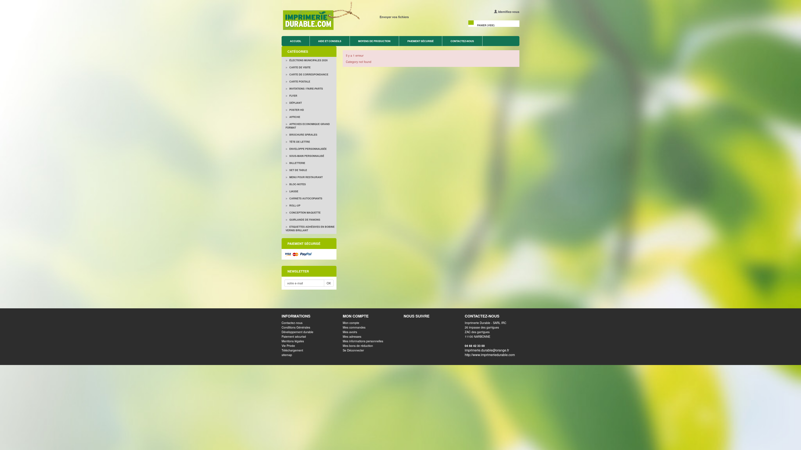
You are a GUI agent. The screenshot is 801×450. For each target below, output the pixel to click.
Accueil (295, 41)
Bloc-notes (297, 184)
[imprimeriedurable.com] (339, 16)
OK (329, 283)
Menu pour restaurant (306, 177)
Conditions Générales (296, 327)
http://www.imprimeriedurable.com (490, 354)
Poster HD (296, 110)
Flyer (293, 96)
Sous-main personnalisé (306, 156)
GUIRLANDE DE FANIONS (304, 219)
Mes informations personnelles (363, 341)
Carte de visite (300, 67)
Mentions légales (293, 341)
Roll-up (294, 205)
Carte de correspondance (308, 74)
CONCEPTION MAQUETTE (305, 212)
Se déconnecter (353, 350)
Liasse (293, 191)
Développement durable (297, 332)
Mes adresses (352, 336)
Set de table (298, 170)
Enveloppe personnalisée (308, 149)
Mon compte (351, 323)
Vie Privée (288, 346)
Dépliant (295, 103)
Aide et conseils (329, 41)
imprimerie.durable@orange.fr (487, 350)
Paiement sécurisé (420, 41)
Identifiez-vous (508, 12)
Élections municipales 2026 (308, 60)
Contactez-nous (462, 41)
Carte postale (299, 81)
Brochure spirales (303, 134)
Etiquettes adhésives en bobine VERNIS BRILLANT (310, 228)
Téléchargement (292, 350)
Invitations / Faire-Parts (306, 88)
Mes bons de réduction (358, 346)
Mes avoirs (350, 332)
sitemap (287, 355)
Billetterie (297, 163)
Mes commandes (354, 327)
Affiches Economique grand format (308, 125)
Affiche (294, 117)
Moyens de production (374, 41)
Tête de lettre (299, 142)
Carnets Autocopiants (305, 198)
